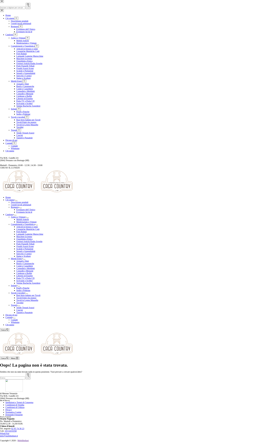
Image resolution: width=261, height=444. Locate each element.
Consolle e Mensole (24, 271)
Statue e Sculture (23, 256)
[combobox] (12, 378)
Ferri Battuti (21, 232)
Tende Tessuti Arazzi (25, 307)
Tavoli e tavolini (18, 293)
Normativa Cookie (13, 412)
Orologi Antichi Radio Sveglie (29, 241)
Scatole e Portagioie (24, 249)
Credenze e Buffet (24, 273)
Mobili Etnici (16, 258)
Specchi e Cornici (24, 254)
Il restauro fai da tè (24, 212)
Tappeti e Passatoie (24, 312)
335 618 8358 (11, 431)
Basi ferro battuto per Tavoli (28, 295)
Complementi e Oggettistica (23, 224)
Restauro (14, 207)
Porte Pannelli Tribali (25, 244)
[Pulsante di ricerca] (28, 376)
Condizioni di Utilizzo (14, 407)
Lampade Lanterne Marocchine (29, 234)
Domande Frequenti (14, 415)
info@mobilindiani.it (9, 436)
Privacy (8, 410)
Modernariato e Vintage (26, 222)
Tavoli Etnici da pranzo (26, 298)
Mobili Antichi (22, 219)
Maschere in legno (24, 236)
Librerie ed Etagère (24, 276)
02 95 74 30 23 (17, 428)
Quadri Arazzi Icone (25, 246)
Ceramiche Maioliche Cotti (27, 229)
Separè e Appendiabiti (25, 251)
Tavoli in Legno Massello (27, 300)
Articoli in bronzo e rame (27, 227)
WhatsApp (4, 433)
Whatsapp (15, 322)
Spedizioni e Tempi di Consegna (19, 402)
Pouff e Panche (22, 288)
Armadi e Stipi (22, 261)
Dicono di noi (11, 315)
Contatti (8, 317)
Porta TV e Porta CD (25, 278)
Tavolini (19, 303)
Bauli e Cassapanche (25, 263)
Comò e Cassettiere (24, 266)
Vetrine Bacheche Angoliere (28, 283)
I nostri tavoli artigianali (21, 205)
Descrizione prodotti (19, 202)
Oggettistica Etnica (24, 239)
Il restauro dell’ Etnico (25, 209)
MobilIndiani (23, 440)
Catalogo (9, 214)
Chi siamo (9, 200)
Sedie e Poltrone (23, 290)
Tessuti (14, 305)
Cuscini (19, 310)
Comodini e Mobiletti (25, 268)
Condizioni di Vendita (14, 405)
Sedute (14, 285)
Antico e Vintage (18, 217)
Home (8, 197)
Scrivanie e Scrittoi (24, 280)
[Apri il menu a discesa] (16, 200)
